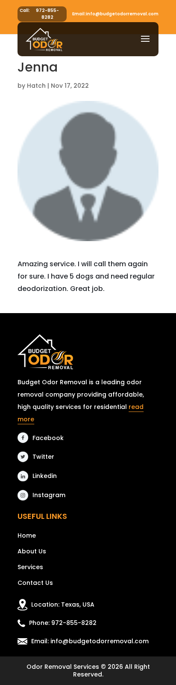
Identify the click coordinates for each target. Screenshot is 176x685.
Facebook (48, 438)
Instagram (48, 495)
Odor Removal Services (62, 666)
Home (27, 535)
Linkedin (44, 476)
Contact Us (35, 583)
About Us (32, 551)
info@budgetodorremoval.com (122, 14)
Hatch (36, 85)
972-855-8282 (47, 13)
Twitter (43, 456)
